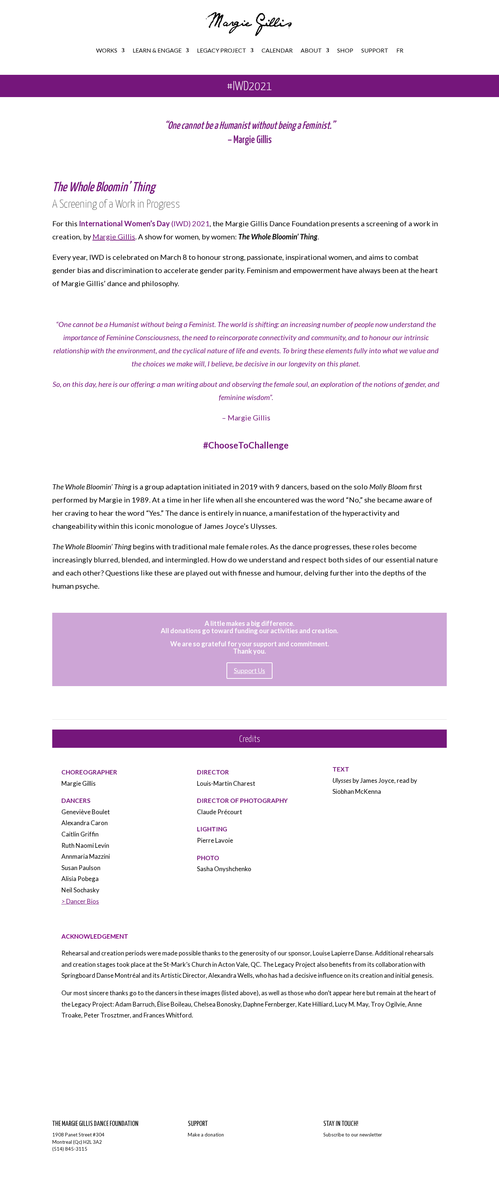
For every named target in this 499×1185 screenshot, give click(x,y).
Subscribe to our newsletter (352, 1135)
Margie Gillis (113, 236)
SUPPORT (374, 50)
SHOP (345, 50)
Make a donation (206, 1135)
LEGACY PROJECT (221, 50)
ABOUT (311, 50)
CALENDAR (277, 50)
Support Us (249, 670)
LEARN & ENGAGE (157, 50)
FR (399, 50)
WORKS (106, 50)
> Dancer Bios (80, 901)
